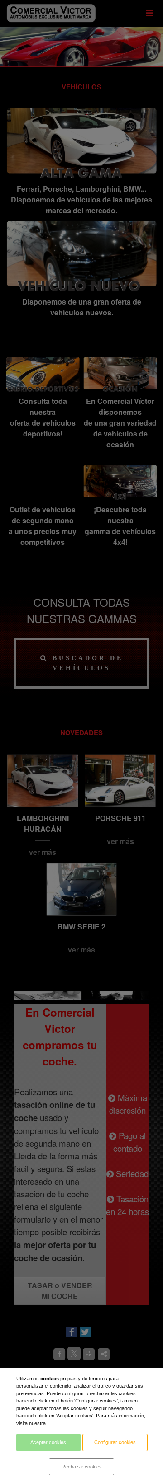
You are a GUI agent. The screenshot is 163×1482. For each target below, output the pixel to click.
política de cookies (67, 1423)
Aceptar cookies (48, 1442)
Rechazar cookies (82, 1466)
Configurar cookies (115, 1442)
